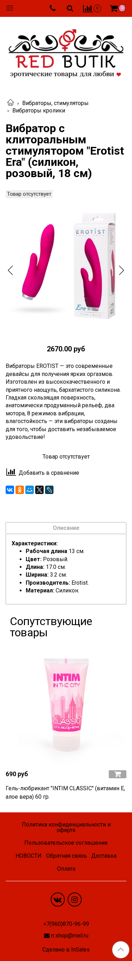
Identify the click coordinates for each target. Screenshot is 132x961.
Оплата (66, 868)
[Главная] (10, 103)
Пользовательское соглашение (66, 842)
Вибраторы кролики (38, 110)
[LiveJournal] (49, 490)
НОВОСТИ (28, 855)
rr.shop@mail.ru (69, 935)
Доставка (104, 855)
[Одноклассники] (19, 490)
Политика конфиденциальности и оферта (66, 827)
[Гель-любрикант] (66, 704)
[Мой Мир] (29, 490)
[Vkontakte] (58, 899)
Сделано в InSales (66, 950)
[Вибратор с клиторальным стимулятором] (66, 264)
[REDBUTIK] (66, 51)
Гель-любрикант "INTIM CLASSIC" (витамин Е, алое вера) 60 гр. (65, 792)
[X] (39, 490)
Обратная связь (66, 855)
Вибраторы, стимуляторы (55, 103)
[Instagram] (75, 899)
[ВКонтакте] (10, 490)
